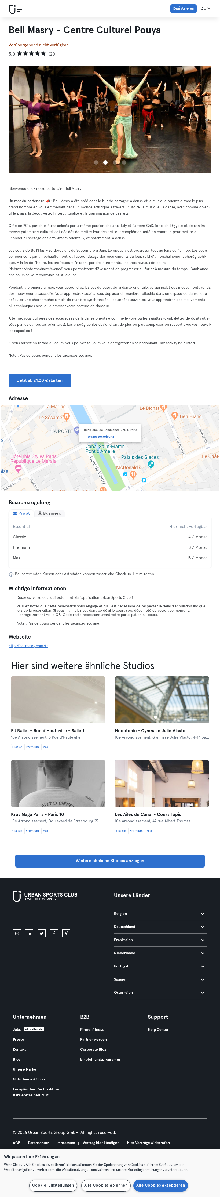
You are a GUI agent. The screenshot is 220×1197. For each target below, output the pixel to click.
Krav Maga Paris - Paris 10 (37, 814)
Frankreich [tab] (123, 940)
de (203, 8)
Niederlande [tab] (124, 953)
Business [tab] (51, 513)
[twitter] (42, 933)
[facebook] (54, 933)
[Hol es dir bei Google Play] (70, 917)
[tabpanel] (110, 542)
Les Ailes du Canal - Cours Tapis (148, 814)
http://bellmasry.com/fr (28, 646)
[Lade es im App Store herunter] (31, 917)
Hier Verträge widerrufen (148, 1143)
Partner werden (93, 1040)
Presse (18, 1040)
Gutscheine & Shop (29, 1079)
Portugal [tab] (121, 966)
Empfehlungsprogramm (100, 1059)
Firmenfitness (92, 1030)
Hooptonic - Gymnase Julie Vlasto (150, 731)
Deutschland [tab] (124, 927)
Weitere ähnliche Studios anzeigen (110, 861)
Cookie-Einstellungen (53, 1185)
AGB (16, 1143)
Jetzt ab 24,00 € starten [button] (39, 380)
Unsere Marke (24, 1069)
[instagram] (17, 933)
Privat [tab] (23, 513)
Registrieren (184, 8)
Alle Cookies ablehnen (106, 1185)
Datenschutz (38, 1143)
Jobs (17, 1030)
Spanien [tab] (120, 979)
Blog (16, 1059)
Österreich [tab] (123, 993)
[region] (110, 1173)
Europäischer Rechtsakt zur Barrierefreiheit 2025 (36, 1092)
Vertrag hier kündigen (101, 1143)
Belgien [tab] (120, 914)
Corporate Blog (93, 1049)
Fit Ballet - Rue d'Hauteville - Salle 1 (47, 731)
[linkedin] (29, 933)
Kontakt (19, 1049)
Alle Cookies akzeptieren (160, 1185)
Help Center (158, 1030)
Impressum (65, 1143)
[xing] (66, 933)
